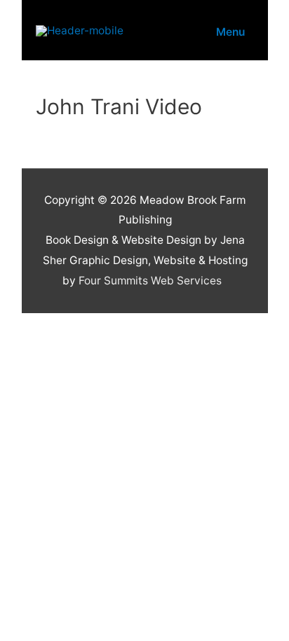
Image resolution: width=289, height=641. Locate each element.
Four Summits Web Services (150, 280)
